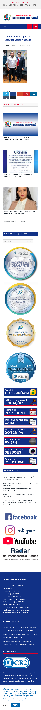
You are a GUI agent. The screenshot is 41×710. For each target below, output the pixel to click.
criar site (16, 673)
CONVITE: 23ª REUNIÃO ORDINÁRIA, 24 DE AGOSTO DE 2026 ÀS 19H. (21, 5)
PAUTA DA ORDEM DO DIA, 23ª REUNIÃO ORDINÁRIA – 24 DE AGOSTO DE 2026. (18, 138)
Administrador (10, 46)
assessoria (18, 676)
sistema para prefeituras (29, 673)
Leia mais (20, 699)
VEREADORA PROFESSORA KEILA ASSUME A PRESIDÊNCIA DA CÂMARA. (20, 212)
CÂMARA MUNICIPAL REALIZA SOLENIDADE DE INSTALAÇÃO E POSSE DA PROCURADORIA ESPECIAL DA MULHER (19, 503)
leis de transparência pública (12, 681)
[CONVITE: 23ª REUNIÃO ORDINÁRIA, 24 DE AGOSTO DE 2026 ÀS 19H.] (20, 161)
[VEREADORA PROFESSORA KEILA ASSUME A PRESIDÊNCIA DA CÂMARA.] (20, 198)
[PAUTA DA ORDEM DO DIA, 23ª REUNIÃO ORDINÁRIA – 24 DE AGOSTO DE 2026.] (20, 124)
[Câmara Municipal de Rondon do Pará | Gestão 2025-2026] (20, 16)
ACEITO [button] (15, 705)
